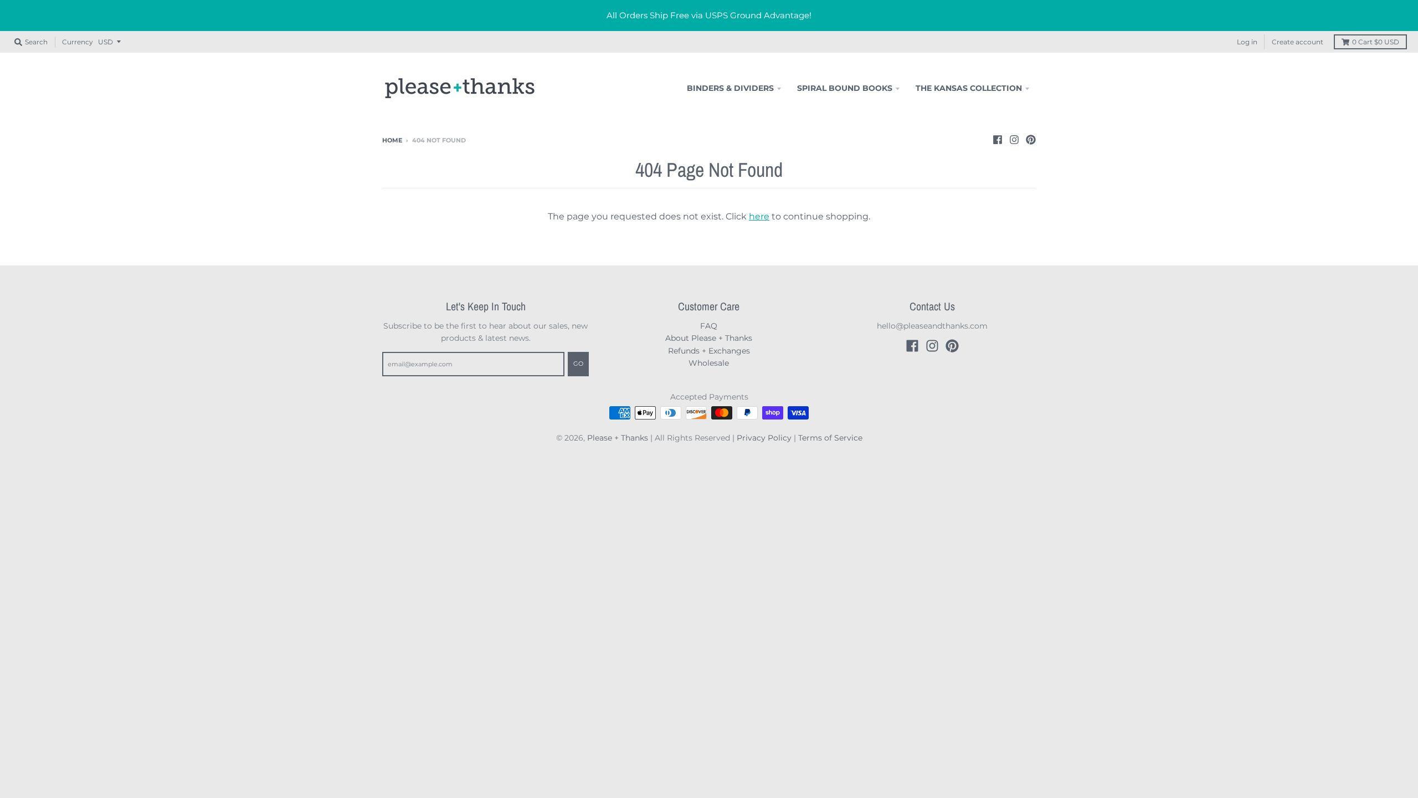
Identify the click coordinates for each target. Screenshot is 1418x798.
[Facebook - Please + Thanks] (998, 140)
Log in (1247, 42)
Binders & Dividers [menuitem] (730, 88)
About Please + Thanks (708, 338)
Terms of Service (830, 438)
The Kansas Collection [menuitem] (969, 88)
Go (578, 363)
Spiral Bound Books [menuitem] (844, 88)
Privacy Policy (764, 438)
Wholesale (709, 363)
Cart (1375, 42)
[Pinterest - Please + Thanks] (1031, 140)
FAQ (708, 326)
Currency (77, 42)
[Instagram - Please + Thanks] (1014, 140)
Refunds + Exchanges (709, 351)
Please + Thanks (617, 438)
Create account (1297, 42)
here (759, 216)
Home (392, 140)
